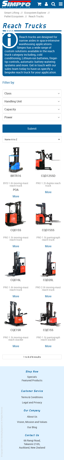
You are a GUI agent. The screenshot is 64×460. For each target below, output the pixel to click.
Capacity (10, 109)
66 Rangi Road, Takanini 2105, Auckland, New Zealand (32, 444)
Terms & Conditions (32, 397)
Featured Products (32, 380)
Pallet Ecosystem (13, 16)
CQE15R (15, 330)
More (16, 196)
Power (8, 117)
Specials (32, 376)
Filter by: (8, 82)
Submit (32, 129)
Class (7, 93)
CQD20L (48, 280)
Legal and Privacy (32, 402)
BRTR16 (15, 176)
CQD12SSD (48, 176)
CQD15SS (48, 230)
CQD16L (15, 280)
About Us (32, 416)
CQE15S (48, 330)
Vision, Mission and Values (32, 422)
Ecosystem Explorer (35, 12)
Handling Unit (13, 101)
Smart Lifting (11, 12)
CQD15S (15, 230)
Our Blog (32, 427)
